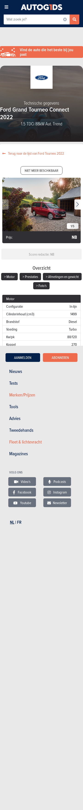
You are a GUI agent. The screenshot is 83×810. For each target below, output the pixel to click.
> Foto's (41, 285)
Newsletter (60, 502)
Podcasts (59, 481)
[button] (77, 204)
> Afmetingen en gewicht (62, 276)
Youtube (25, 502)
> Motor (9, 276)
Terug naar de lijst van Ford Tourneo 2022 (35, 153)
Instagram (60, 492)
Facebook (24, 492)
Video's (25, 481)
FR (19, 522)
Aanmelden (22, 357)
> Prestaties (30, 276)
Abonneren (60, 357)
